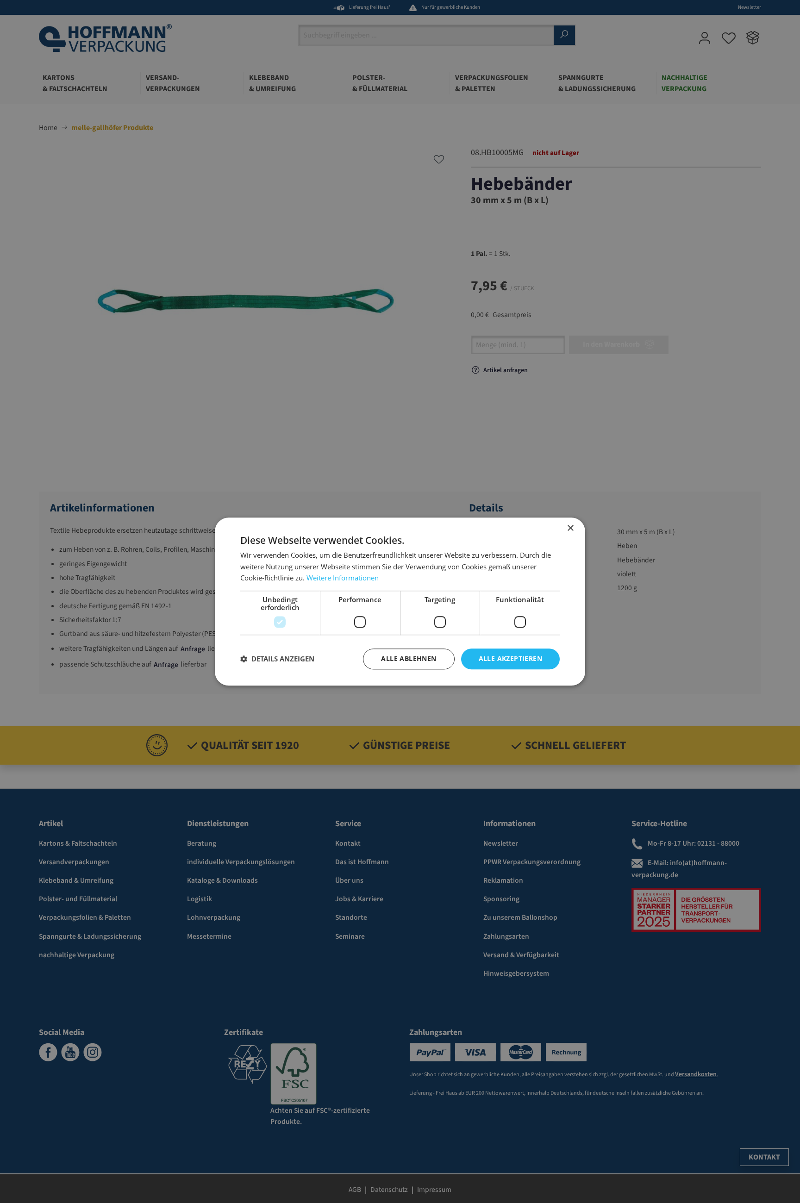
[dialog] (400, 601)
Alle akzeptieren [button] (510, 658)
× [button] (570, 528)
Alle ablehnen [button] (408, 658)
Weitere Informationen (342, 578)
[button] (277, 659)
